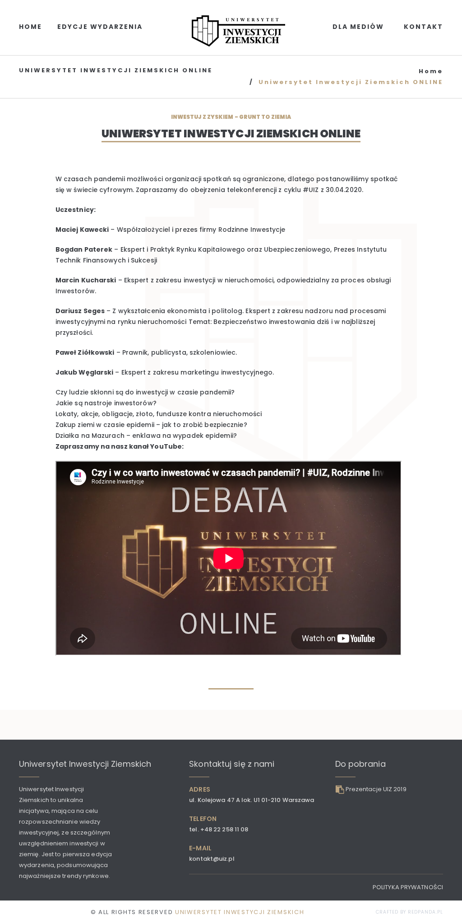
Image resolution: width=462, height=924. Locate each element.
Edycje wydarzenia (100, 26)
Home (30, 26)
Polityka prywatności (408, 887)
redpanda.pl (425, 912)
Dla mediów (358, 26)
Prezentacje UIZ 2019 (376, 789)
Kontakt (423, 26)
